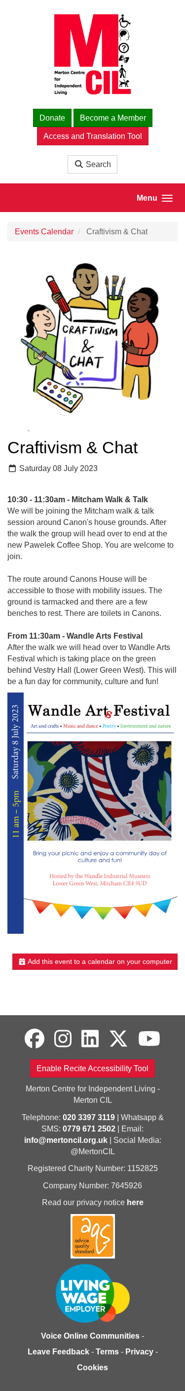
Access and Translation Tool (92, 136)
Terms (107, 1352)
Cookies (92, 1367)
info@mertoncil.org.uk (66, 1140)
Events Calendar (44, 231)
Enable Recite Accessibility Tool (92, 1068)
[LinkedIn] (90, 1039)
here (135, 1202)
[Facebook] (34, 1039)
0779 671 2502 (89, 1129)
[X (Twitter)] (118, 1039)
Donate (52, 118)
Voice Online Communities (90, 1336)
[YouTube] (149, 1039)
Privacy (139, 1352)
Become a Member (113, 118)
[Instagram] (63, 1039)
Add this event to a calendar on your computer (99, 961)
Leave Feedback (58, 1352)
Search (97, 164)
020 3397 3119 (89, 1117)
